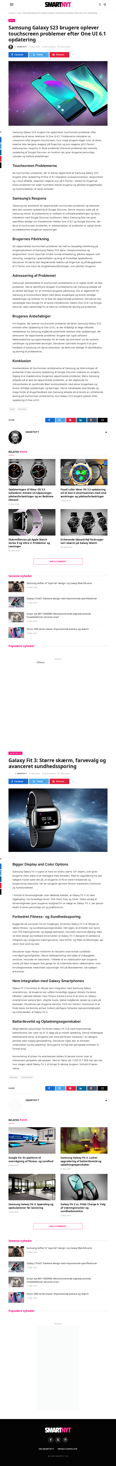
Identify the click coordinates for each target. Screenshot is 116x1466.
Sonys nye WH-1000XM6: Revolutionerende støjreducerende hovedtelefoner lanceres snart (59, 615)
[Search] (104, 4)
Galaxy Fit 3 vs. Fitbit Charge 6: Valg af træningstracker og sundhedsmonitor (83, 1207)
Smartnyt (12, 13)
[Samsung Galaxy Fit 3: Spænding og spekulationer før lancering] (31, 1187)
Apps (19, 13)
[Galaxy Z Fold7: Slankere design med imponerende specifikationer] (16, 602)
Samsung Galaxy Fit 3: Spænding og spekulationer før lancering (30, 1205)
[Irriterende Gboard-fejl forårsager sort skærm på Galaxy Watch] (84, 522)
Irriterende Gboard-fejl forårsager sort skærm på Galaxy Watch (82, 541)
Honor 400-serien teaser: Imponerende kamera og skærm (58, 629)
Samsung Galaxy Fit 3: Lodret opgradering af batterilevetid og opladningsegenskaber (81, 1161)
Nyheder (22, 409)
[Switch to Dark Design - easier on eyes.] (100, 4)
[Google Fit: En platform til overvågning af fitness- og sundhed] (31, 1140)
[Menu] (12, 4)
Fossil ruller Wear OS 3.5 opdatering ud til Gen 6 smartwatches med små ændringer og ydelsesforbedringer (83, 493)
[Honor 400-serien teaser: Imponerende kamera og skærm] (16, 632)
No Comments (50, 47)
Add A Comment (58, 561)
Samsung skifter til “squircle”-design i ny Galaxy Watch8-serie (59, 583)
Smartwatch (15, 753)
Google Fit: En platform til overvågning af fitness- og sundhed (30, 1159)
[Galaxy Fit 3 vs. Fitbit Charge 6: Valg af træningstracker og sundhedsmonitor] (84, 1187)
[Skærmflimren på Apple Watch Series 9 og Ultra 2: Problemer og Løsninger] (31, 522)
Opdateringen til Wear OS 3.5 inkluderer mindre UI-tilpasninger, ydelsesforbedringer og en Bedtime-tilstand (31, 494)
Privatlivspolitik (67, 1449)
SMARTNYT (22, 47)
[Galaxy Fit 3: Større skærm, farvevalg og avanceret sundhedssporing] (58, 820)
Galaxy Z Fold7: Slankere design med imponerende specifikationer (62, 598)
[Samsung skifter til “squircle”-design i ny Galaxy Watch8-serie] (16, 586)
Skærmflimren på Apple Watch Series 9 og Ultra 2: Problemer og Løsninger (29, 543)
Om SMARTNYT (46, 1449)
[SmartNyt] (58, 4)
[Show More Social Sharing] (73, 54)
